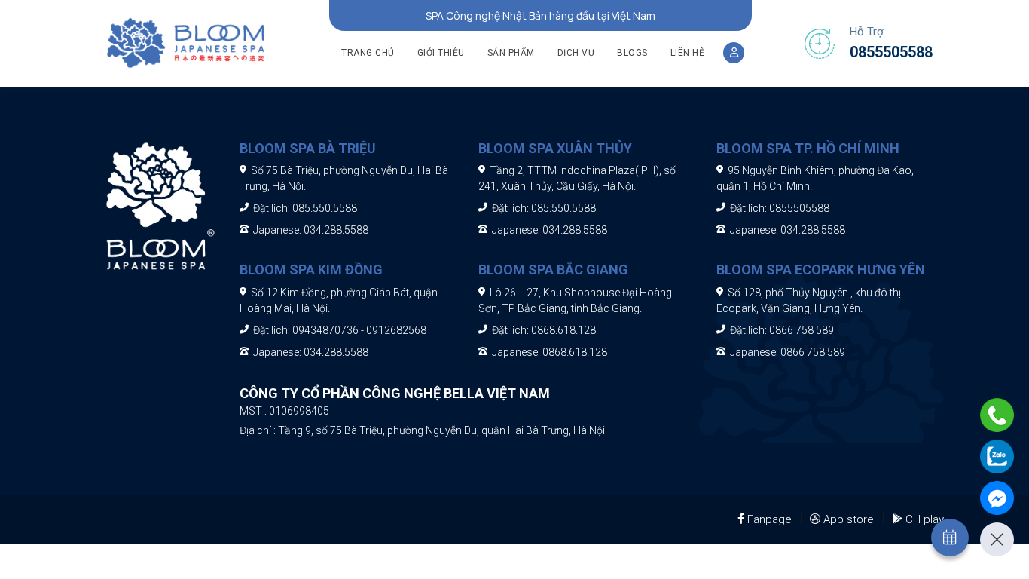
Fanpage (769, 519)
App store (848, 519)
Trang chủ (368, 52)
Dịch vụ (576, 52)
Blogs (632, 52)
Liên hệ (687, 52)
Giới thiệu (441, 52)
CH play (924, 519)
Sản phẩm (511, 52)
